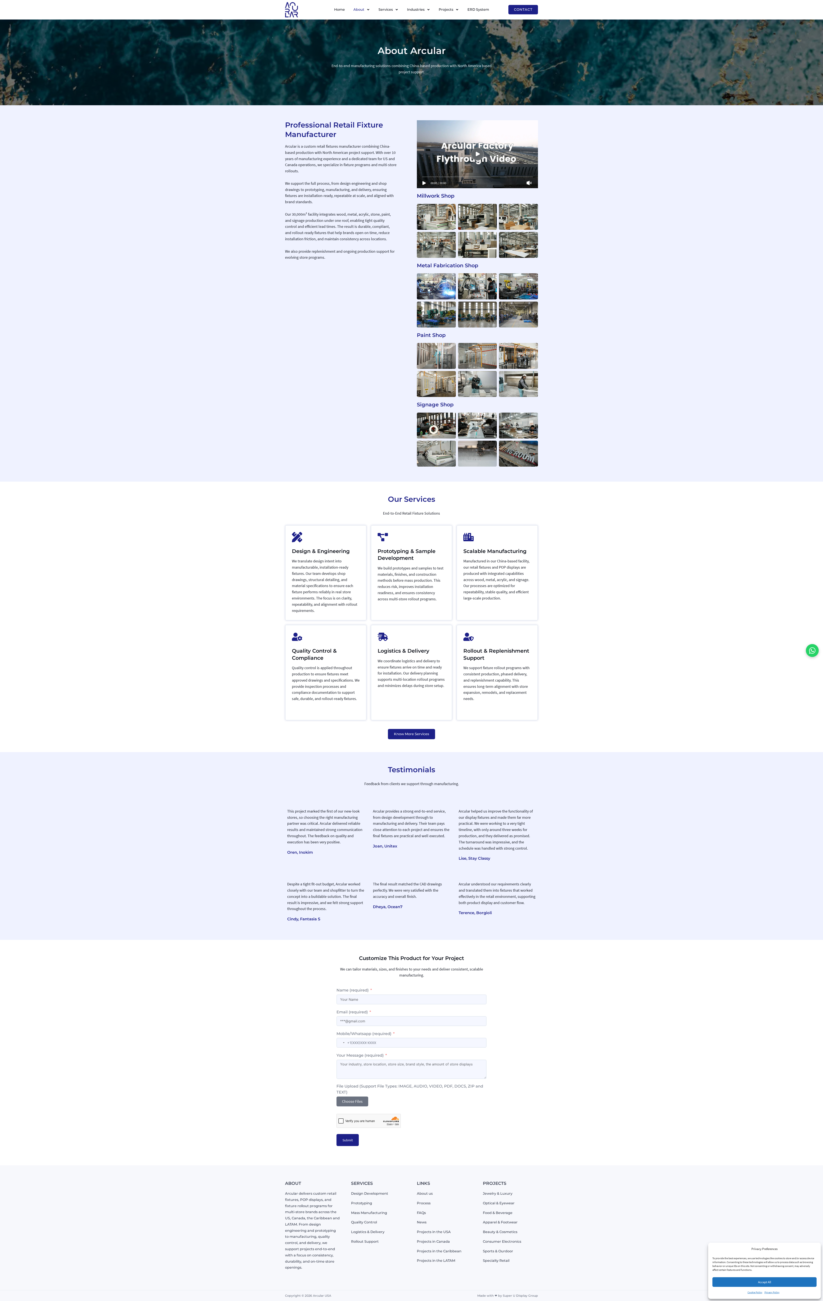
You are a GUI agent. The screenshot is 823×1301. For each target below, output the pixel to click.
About (358, 10)
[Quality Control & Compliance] (297, 637)
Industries (416, 10)
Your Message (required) (360, 1055)
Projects (446, 10)
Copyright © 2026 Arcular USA (308, 1296)
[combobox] (341, 1042)
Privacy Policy (771, 1292)
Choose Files (352, 1101)
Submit (347, 1140)
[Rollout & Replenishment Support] (468, 637)
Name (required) (353, 990)
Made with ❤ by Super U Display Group (507, 1296)
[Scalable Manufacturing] (468, 537)
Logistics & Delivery (403, 651)
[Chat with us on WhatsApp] (812, 650)
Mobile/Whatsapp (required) (363, 1033)
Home (339, 10)
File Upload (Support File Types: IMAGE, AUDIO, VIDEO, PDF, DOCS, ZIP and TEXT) (409, 1089)
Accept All (764, 1282)
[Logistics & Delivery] (383, 637)
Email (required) (352, 1012)
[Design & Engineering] (297, 537)
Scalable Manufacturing (495, 551)
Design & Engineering (321, 551)
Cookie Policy (755, 1292)
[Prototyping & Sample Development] (383, 537)
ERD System (478, 10)
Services (385, 10)
